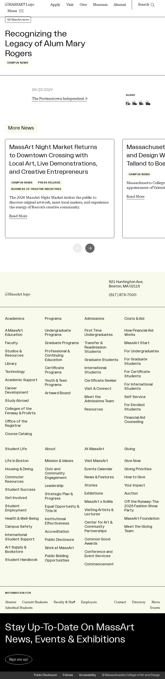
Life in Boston (17, 461)
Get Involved (16, 498)
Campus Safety (18, 526)
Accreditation (57, 531)
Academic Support (21, 380)
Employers (89, 602)
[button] (90, 248)
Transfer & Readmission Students (95, 347)
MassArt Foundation (141, 518)
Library (11, 363)
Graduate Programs (62, 343)
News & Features (99, 477)
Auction (131, 493)
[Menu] (15, 11)
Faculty (11, 343)
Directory (139, 602)
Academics (14, 318)
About (50, 449)
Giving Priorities (138, 469)
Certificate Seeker (101, 380)
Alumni (120, 5)
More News (21, 128)
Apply (55, 5)
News (156, 602)
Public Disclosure (59, 539)
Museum (100, 5)
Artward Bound (57, 393)
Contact (120, 602)
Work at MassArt (59, 548)
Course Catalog (18, 434)
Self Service (135, 397)
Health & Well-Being (22, 518)
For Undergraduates (141, 351)
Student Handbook (21, 560)
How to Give (134, 477)
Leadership (54, 486)
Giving (129, 449)
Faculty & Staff (64, 602)
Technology (15, 371)
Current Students (35, 602)
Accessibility (87, 675)
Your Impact (134, 485)
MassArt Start (137, 343)
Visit (70, 5)
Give (83, 5)
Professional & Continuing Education (57, 355)
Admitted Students (19, 608)
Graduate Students (101, 360)
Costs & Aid (134, 318)
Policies (68, 675)
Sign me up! (18, 659)
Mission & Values (59, 461)
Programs (53, 318)
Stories (91, 485)
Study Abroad (17, 400)
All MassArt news (18, 19)
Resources (94, 409)
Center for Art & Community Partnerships (99, 527)
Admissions (94, 318)
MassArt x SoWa (99, 501)
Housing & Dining (19, 469)
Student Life (16, 449)
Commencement (99, 564)
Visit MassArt (96, 461)
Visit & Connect (98, 388)
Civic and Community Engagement (56, 473)
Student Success (20, 489)
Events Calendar (98, 469)
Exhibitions (94, 493)
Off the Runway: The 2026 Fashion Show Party (141, 506)
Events (155, 608)
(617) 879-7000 (122, 295)
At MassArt (94, 449)
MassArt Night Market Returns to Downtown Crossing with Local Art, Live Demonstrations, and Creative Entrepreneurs (53, 159)
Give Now (132, 461)
